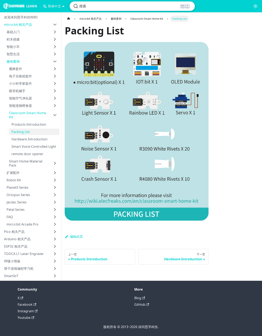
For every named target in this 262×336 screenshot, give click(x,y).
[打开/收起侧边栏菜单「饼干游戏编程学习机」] (54, 268)
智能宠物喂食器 (20, 105)
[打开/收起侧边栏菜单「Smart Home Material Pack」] (54, 163)
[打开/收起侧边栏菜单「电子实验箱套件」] (54, 76)
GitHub (139, 304)
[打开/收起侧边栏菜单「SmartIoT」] (54, 276)
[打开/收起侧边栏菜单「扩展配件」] (54, 172)
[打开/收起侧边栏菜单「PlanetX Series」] (54, 187)
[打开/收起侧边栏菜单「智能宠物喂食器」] (54, 105)
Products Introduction (28, 124)
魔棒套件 (15, 69)
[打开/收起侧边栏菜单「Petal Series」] (54, 209)
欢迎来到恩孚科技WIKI (20, 17)
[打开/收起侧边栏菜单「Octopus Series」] (54, 195)
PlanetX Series (17, 187)
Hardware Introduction (29, 139)
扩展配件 (13, 172)
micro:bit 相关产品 (18, 24)
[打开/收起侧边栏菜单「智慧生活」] (54, 54)
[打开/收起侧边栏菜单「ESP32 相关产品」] (54, 246)
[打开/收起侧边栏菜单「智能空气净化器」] (54, 98)
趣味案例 (13, 61)
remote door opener (27, 154)
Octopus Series (18, 195)
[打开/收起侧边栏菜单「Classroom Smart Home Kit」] (54, 115)
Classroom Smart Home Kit (27, 115)
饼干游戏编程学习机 (19, 268)
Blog (137, 298)
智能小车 (13, 46)
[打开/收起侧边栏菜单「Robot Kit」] (54, 180)
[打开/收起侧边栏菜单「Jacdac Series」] (54, 202)
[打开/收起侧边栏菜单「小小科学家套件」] (54, 83)
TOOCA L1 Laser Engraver (24, 253)
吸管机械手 (17, 91)
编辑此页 (76, 236)
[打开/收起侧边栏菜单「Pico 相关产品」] (54, 231)
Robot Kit (14, 180)
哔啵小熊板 (12, 261)
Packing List (20, 132)
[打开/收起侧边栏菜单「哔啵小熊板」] (54, 261)
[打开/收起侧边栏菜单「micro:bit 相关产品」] (54, 24)
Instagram (26, 311)
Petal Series (16, 209)
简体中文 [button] (54, 6)
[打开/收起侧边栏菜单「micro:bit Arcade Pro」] (54, 224)
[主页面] (68, 19)
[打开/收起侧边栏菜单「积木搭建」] (54, 39)
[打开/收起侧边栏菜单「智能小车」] (54, 46)
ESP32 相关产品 (15, 246)
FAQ (10, 217)
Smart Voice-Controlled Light (33, 146)
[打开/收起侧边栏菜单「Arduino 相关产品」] (54, 239)
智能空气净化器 (20, 98)
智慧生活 (13, 54)
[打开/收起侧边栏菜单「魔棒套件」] (54, 68)
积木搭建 (13, 39)
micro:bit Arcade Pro (22, 224)
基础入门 (13, 32)
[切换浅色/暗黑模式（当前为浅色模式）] (255, 6)
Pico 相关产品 (14, 231)
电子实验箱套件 (20, 76)
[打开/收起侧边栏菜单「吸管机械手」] (54, 91)
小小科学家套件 (20, 83)
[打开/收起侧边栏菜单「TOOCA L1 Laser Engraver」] (54, 253)
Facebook (25, 304)
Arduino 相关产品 (17, 239)
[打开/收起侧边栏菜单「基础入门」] (54, 32)
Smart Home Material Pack (25, 163)
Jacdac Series (17, 202)
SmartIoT (11, 276)
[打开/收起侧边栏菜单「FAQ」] (54, 217)
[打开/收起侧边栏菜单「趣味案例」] (54, 61)
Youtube (24, 317)
